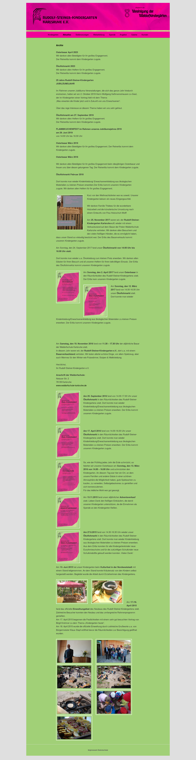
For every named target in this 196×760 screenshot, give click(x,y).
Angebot (123, 34)
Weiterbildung (98, 34)
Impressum (92, 750)
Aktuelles (67, 34)
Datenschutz (103, 750)
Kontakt (145, 34)
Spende (112, 34)
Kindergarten (53, 34)
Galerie (134, 34)
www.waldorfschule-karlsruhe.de (71, 385)
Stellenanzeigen (82, 34)
